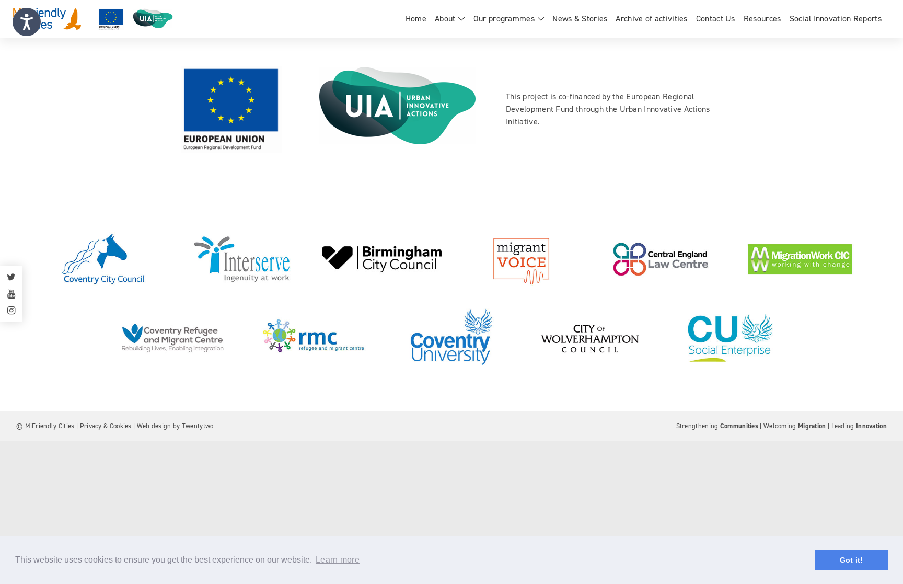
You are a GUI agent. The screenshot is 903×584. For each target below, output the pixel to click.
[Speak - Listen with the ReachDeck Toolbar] (27, 22)
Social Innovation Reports (836, 18)
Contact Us (715, 18)
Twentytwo (198, 425)
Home (416, 18)
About (445, 18)
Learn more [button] (338, 559)
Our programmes (504, 18)
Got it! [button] (851, 560)
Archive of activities (651, 18)
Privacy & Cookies (106, 425)
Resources (762, 18)
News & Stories (579, 18)
